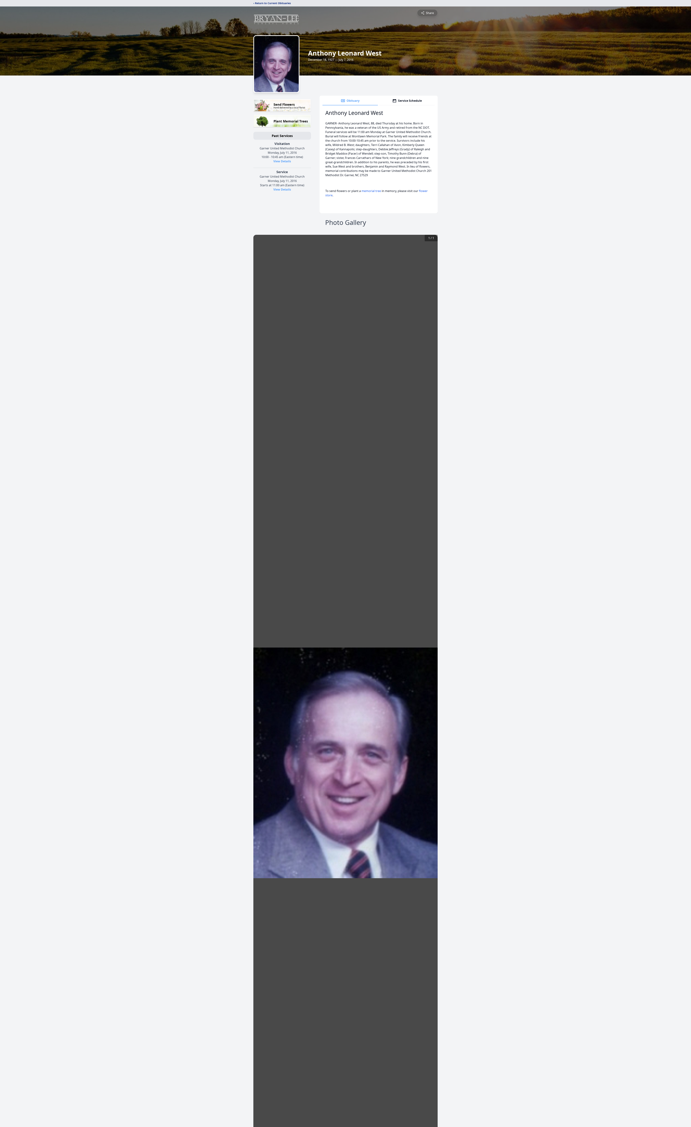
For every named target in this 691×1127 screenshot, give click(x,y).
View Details (282, 161)
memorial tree (371, 191)
